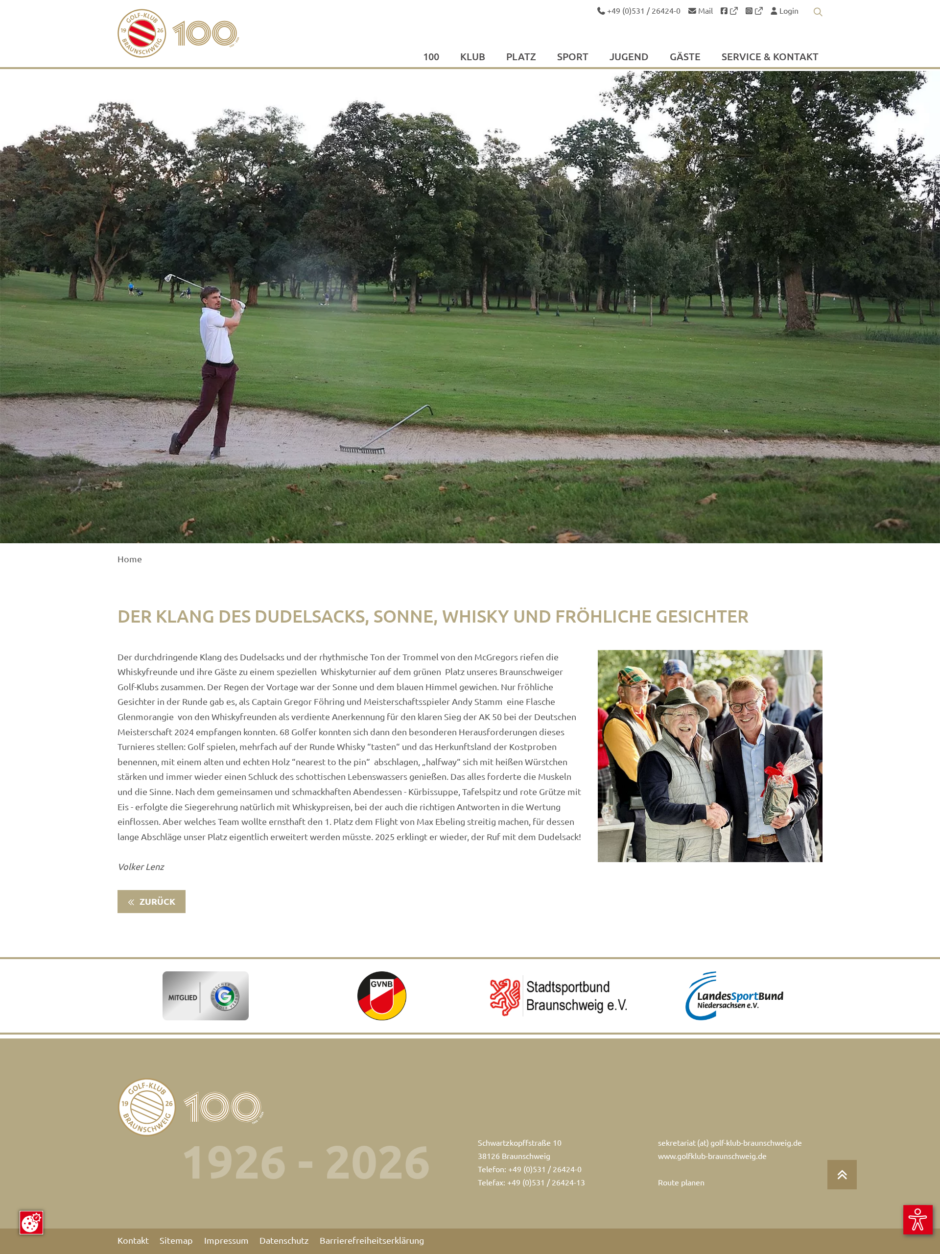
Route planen (681, 1182)
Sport (572, 57)
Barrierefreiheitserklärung (372, 1240)
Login (788, 10)
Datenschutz (283, 1240)
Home (130, 559)
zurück (156, 901)
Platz (521, 57)
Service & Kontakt (770, 57)
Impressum (226, 1240)
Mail (704, 10)
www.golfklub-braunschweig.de (712, 1156)
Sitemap (176, 1240)
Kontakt (133, 1240)
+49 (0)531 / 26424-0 (643, 10)
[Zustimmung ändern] (31, 1222)
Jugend (629, 57)
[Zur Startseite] (201, 33)
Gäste (685, 57)
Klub (472, 57)
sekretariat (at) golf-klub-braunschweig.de (730, 1142)
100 (431, 57)
